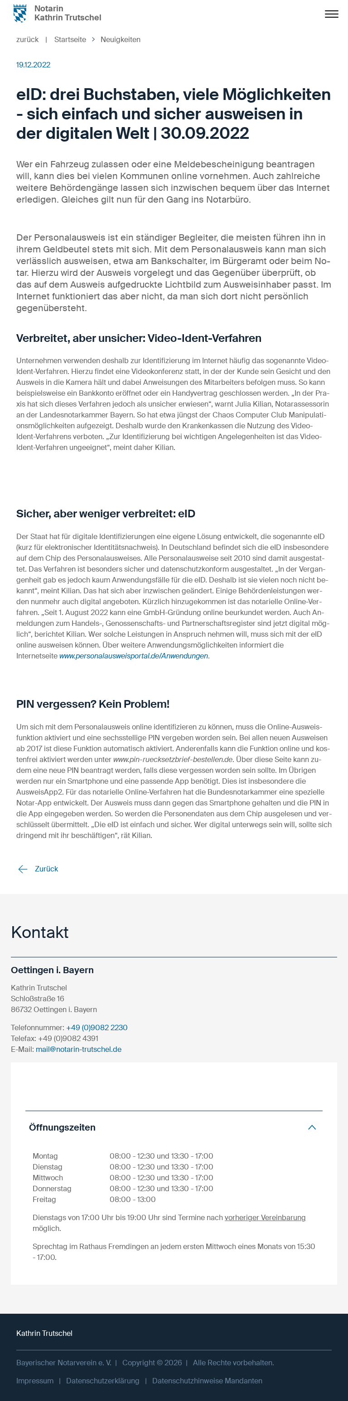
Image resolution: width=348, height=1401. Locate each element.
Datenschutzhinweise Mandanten (207, 1381)
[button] (174, 1127)
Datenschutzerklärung (103, 1381)
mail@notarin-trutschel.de (78, 1049)
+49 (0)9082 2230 (97, 1027)
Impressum (34, 1381)
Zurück (45, 869)
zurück (31, 39)
